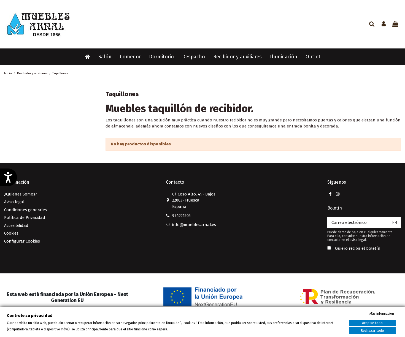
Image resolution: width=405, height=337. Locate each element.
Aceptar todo (372, 323)
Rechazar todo (372, 330)
